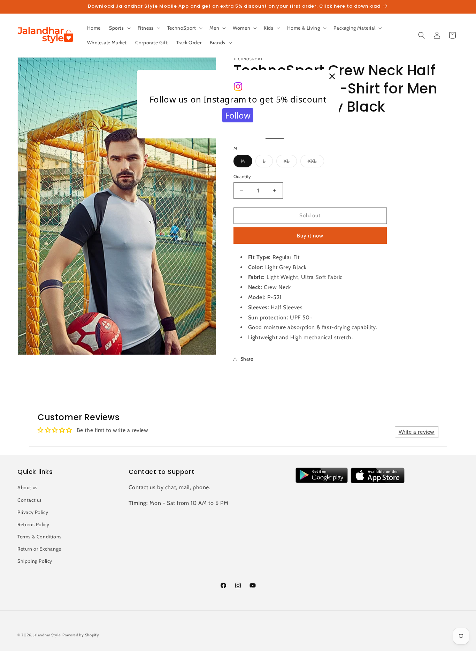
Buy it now (310, 236)
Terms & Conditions (39, 536)
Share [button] (246, 359)
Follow (238, 115)
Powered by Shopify (80, 635)
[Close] (332, 77)
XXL (316, 162)
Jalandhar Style (47, 635)
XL (290, 162)
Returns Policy (33, 524)
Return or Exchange (39, 549)
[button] (119, 28)
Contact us (29, 500)
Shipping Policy (34, 561)
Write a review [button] (417, 432)
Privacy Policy (32, 512)
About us (27, 487)
